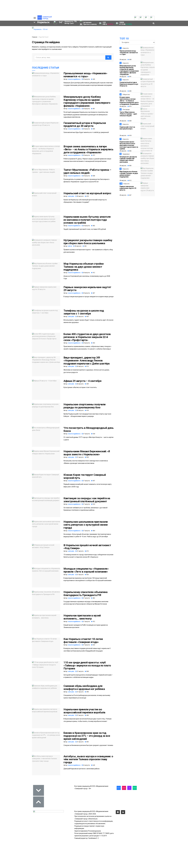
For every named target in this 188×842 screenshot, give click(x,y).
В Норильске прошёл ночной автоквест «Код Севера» (87, 547)
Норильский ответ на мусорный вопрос (87, 193)
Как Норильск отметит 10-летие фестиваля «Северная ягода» (83, 641)
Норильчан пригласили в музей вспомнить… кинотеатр (82, 617)
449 (87, 384)
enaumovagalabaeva (74, 79)
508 (93, 176)
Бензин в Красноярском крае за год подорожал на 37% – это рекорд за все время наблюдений (87, 735)
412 (93, 272)
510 (87, 366)
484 (87, 715)
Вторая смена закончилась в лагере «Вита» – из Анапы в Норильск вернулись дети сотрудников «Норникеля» (88, 149)
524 (93, 504)
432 (93, 343)
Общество (126, 94)
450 (85, 246)
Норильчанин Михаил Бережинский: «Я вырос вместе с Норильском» (87, 453)
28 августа (86, 79)
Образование (21, 53)
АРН (12, 49)
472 (93, 621)
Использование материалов (22, 38)
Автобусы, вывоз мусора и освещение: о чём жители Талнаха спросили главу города (88, 759)
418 (87, 196)
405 (93, 129)
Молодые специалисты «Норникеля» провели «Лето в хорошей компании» (86, 570)
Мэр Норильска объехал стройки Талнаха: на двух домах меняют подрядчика (83, 266)
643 (93, 765)
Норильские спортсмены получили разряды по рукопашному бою (85, 406)
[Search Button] (26, 67)
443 (93, 79)
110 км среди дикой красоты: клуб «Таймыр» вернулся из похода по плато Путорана (87, 665)
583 (87, 742)
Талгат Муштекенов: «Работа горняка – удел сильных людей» (87, 171)
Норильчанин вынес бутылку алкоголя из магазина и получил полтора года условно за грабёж (87, 219)
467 (93, 293)
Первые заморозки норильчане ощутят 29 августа (87, 289)
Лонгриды (126, 109)
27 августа (86, 434)
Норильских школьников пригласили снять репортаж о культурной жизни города (86, 524)
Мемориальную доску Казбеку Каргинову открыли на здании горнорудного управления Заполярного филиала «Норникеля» (87, 101)
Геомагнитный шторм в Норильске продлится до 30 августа (85, 124)
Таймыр (21, 45)
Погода (19, 41)
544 (93, 434)
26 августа (86, 765)
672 (87, 551)
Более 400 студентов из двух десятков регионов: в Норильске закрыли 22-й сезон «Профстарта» (87, 337)
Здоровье (126, 154)
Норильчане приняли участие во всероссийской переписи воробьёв (84, 711)
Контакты (19, 32)
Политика (19, 34)
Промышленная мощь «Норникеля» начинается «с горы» (85, 75)
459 (87, 316)
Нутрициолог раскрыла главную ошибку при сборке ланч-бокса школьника (88, 242)
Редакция (20, 28)
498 (87, 692)
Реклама (19, 30)
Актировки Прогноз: (90, 23)
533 (93, 645)
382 (93, 225)
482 (93, 598)
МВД (7, 53)
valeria (70, 246)
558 (87, 457)
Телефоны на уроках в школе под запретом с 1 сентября (84, 312)
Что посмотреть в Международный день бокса (88, 429)
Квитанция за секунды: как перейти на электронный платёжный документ (87, 500)
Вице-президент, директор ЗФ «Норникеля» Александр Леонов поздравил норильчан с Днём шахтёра (87, 360)
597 (93, 480)
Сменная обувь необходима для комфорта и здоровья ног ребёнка (84, 687)
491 (93, 108)
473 (93, 155)
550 (87, 574)
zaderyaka (71, 196)
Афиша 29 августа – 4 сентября (82, 380)
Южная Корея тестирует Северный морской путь (85, 476)
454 (93, 530)
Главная (34, 37)
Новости (126, 48)
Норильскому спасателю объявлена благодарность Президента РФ (85, 594)
